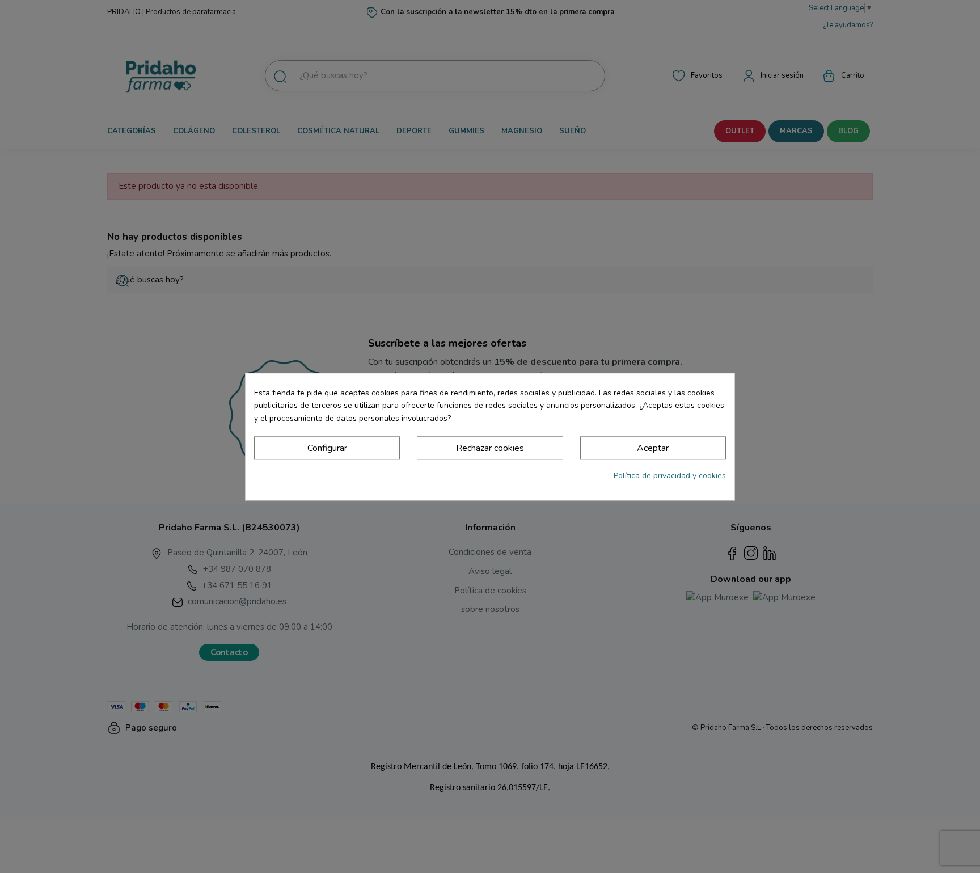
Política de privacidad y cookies (670, 476)
